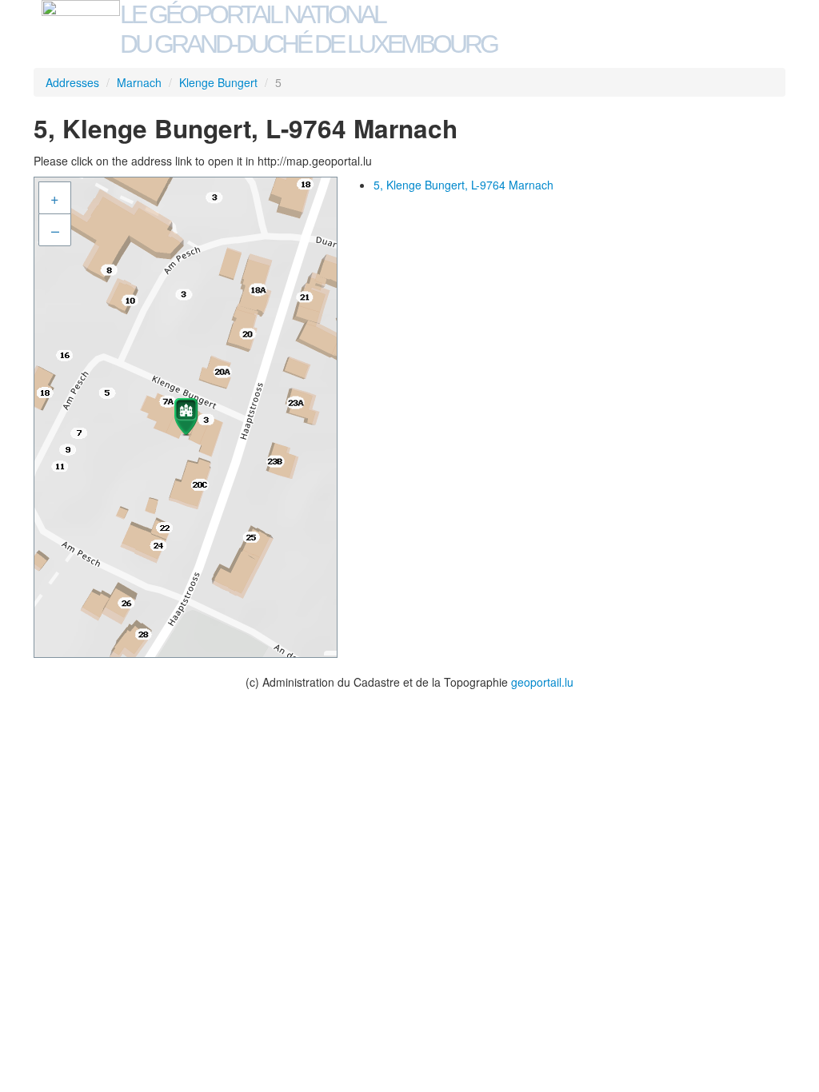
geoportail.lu (542, 682)
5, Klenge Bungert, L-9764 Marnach (463, 185)
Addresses (72, 82)
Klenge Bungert (218, 82)
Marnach (139, 82)
